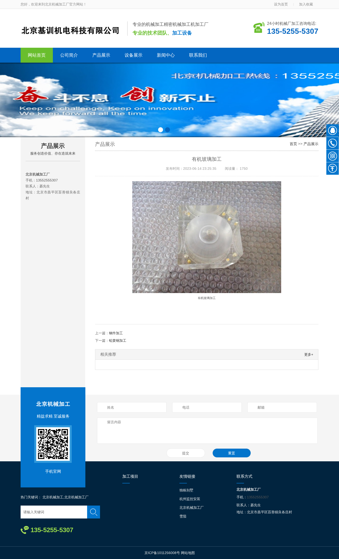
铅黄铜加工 (117, 341)
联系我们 (198, 55)
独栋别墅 (186, 490)
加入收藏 (306, 4)
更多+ (308, 354)
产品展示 (101, 55)
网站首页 (37, 55)
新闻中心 (166, 55)
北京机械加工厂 (191, 508)
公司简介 (69, 55)
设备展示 (133, 55)
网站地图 (188, 553)
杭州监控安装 (189, 499)
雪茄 (182, 516)
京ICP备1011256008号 (162, 553)
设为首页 (281, 4)
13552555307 (47, 180)
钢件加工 (116, 333)
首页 (293, 144)
